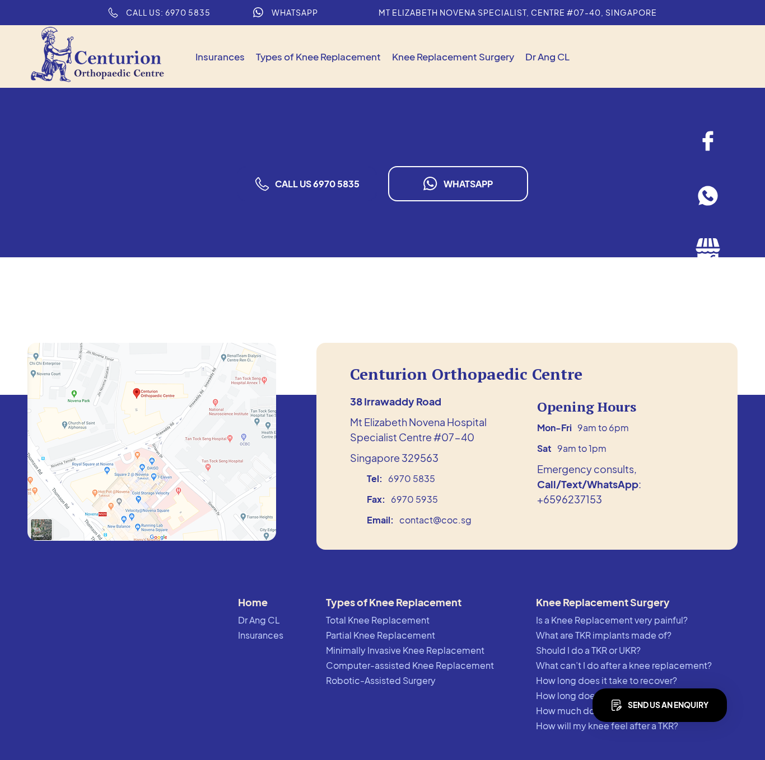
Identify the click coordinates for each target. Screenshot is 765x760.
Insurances (220, 56)
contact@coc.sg (435, 520)
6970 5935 (414, 499)
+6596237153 (569, 499)
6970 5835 (411, 478)
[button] (318, 56)
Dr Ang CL (547, 56)
